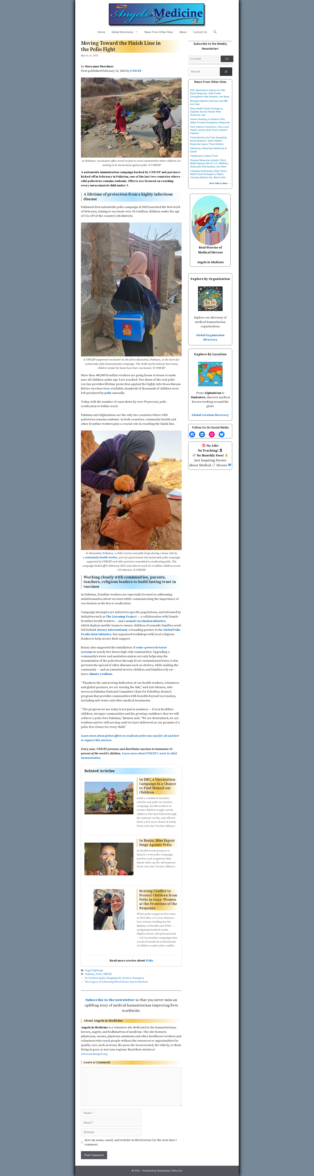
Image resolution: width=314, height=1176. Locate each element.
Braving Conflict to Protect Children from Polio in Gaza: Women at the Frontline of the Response (158, 899)
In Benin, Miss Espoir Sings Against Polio (157, 842)
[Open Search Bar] (215, 32)
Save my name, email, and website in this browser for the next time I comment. (131, 1142)
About (183, 32)
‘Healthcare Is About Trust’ (204, 155)
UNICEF (107, 974)
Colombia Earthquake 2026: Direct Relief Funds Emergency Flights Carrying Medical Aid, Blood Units (208, 174)
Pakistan (90, 974)
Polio (149, 960)
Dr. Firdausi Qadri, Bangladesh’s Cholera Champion (114, 978)
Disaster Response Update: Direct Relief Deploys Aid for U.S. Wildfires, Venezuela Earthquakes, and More (209, 163)
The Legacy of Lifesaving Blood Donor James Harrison (116, 981)
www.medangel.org (94, 1054)
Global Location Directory (210, 415)
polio (108, 393)
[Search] (226, 71)
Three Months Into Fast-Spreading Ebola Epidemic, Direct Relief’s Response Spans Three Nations (208, 140)
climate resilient (100, 674)
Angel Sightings (94, 970)
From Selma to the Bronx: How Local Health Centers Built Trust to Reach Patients (209, 130)
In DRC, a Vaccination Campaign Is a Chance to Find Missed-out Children (157, 786)
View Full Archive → (219, 183)
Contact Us (200, 32)
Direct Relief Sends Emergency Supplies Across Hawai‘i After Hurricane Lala (206, 111)
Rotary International (112, 630)
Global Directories (122, 32)
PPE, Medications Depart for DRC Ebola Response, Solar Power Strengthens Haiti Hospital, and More (209, 93)
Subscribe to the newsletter (110, 1000)
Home (101, 32)
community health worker (101, 557)
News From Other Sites (158, 32)
